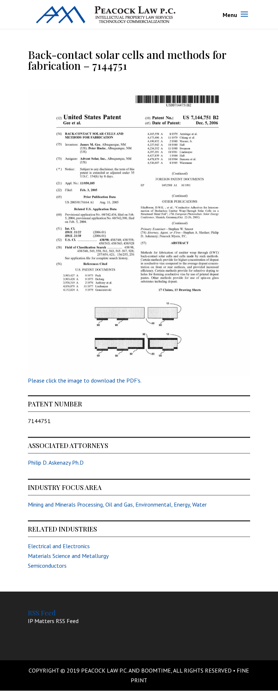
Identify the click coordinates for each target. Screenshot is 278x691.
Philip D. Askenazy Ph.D (56, 462)
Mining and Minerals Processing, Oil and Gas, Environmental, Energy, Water (117, 504)
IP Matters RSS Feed (53, 620)
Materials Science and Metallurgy (68, 555)
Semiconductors (47, 565)
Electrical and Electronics (59, 546)
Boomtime (156, 670)
